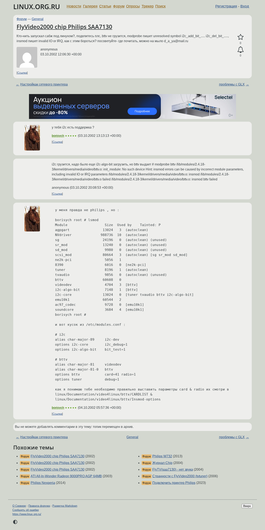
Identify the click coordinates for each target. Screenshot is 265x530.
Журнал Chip (162, 463)
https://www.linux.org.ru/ (26, 514)
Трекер (148, 6)
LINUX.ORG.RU (36, 6)
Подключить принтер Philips (173, 483)
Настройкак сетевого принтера (44, 84)
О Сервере (19, 505)
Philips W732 (162, 456)
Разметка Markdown (64, 505)
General (37, 19)
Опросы (133, 6)
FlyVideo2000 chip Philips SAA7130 (64, 27)
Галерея (90, 6)
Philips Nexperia (43, 483)
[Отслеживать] (240, 50)
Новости (74, 6)
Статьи (105, 6)
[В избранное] (240, 37)
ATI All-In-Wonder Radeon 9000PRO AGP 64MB (66, 476)
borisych (58, 135)
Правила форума (39, 505)
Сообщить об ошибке (25, 510)
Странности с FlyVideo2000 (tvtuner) (179, 476)
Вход (244, 6)
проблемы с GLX (232, 84)
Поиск (160, 6)
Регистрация (226, 6)
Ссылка (22, 72)
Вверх (247, 506)
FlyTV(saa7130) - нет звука (172, 469)
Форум (118, 6)
